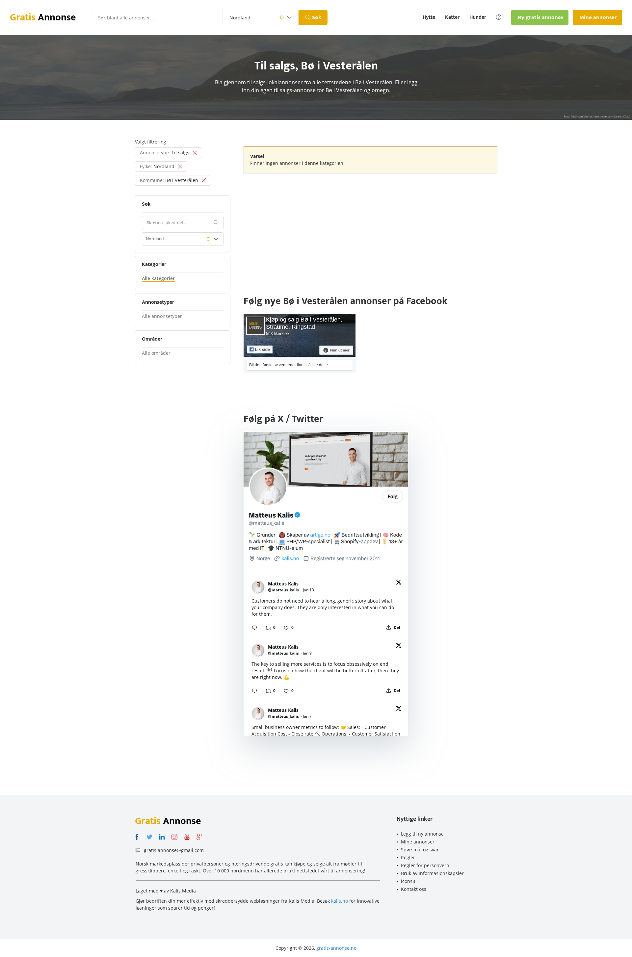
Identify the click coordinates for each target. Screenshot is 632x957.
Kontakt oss (413, 889)
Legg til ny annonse (422, 834)
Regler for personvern (425, 865)
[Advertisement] (370, 226)
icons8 (408, 881)
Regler (408, 857)
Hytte (429, 17)
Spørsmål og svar (420, 849)
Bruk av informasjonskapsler (432, 873)
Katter (452, 17)
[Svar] (254, 628)
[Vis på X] (399, 583)
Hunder (477, 17)
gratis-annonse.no (336, 948)
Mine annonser (417, 842)
